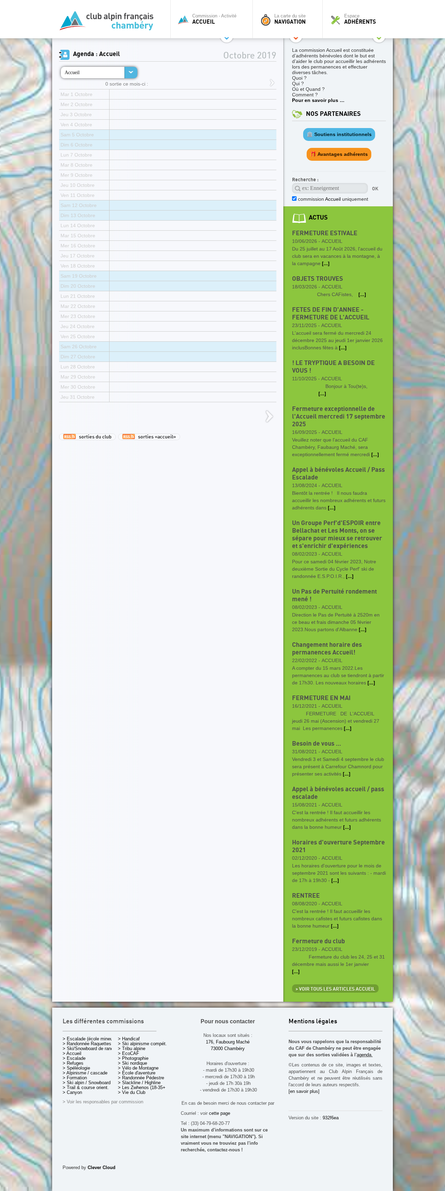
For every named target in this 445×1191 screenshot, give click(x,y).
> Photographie (133, 1058)
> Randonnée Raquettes (87, 1043)
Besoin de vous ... (316, 743)
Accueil (72, 72)
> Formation (75, 1077)
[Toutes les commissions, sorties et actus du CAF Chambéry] (109, 22)
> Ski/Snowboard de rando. (90, 1048)
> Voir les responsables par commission (103, 1101)
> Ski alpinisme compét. (142, 1043)
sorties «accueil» (155, 437)
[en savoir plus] (304, 1091)
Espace (360, 19)
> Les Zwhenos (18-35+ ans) (147, 1087)
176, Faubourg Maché (228, 1042)
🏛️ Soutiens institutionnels (339, 134)
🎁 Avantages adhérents (339, 154)
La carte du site (290, 19)
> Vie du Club (131, 1092)
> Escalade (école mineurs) (90, 1038)
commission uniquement (332, 199)
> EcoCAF (128, 1053)
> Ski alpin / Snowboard (87, 1082)
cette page (219, 1113)
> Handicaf (129, 1038)
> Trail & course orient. (86, 1087)
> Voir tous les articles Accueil (335, 989)
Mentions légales (313, 1022)
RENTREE (306, 895)
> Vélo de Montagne (138, 1068)
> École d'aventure (136, 1072)
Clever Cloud (101, 1167)
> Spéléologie (76, 1068)
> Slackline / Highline (139, 1082)
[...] (326, 263)
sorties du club (94, 437)
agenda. (365, 1054)
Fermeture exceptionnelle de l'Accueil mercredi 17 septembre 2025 (338, 417)
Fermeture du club (318, 941)
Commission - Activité (214, 19)
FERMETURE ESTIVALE (324, 233)
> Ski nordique (132, 1063)
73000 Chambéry (228, 1048)
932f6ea (331, 1117)
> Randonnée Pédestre (141, 1077)
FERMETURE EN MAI (321, 698)
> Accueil (72, 1053)
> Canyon (72, 1092)
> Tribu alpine (131, 1048)
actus (318, 217)
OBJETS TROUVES (317, 279)
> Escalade (74, 1058)
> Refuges (73, 1063)
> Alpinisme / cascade (85, 1072)
